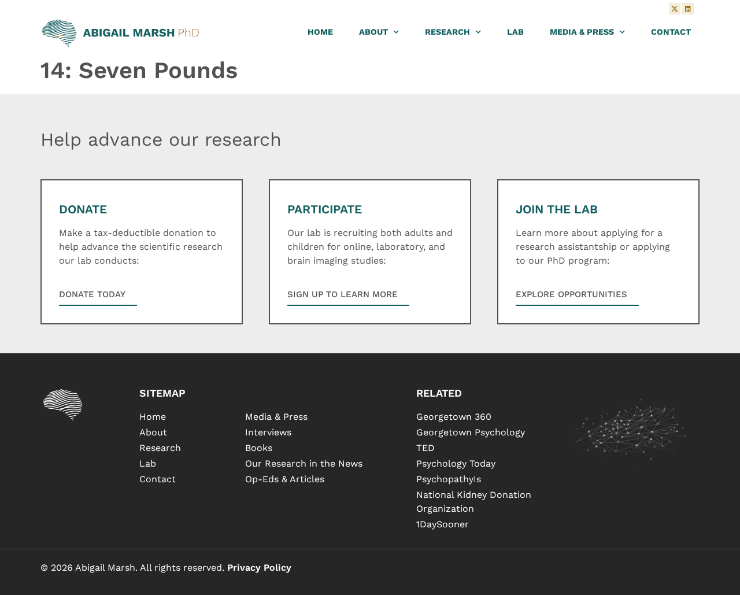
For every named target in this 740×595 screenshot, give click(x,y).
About (373, 31)
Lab (515, 31)
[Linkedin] (688, 8)
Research (447, 31)
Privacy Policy (259, 567)
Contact (671, 31)
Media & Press (582, 31)
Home (320, 31)
